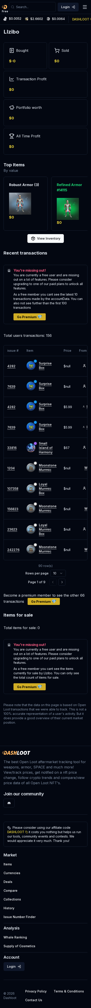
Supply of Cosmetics (19, 946)
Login (65, 7)
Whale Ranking (15, 937)
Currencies (12, 873)
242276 (13, 550)
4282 (11, 366)
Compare (10, 890)
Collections (12, 899)
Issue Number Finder (20, 917)
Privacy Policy (36, 991)
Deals (8, 882)
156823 (12, 509)
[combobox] (35, 7)
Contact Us (33, 1000)
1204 (11, 468)
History (9, 908)
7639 (11, 386)
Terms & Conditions (69, 991)
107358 (12, 488)
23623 (12, 529)
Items (8, 864)
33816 (12, 448)
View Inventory (48, 238)
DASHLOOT (15, 832)
